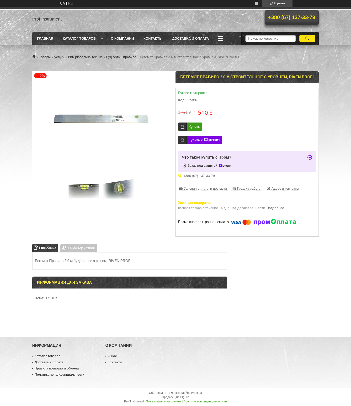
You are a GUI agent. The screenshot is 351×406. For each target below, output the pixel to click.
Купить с (196, 140)
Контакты (153, 38)
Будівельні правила (121, 57)
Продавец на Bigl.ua (175, 397)
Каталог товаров (79, 38)
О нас (112, 356)
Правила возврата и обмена (57, 368)
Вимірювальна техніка (85, 57)
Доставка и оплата (190, 38)
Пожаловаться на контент (163, 401)
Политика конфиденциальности (59, 374)
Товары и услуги (51, 57)
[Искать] (307, 38)
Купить (194, 127)
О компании (122, 38)
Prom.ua (196, 393)
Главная (45, 38)
